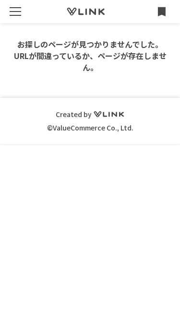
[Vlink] (86, 11)
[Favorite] (161, 11)
